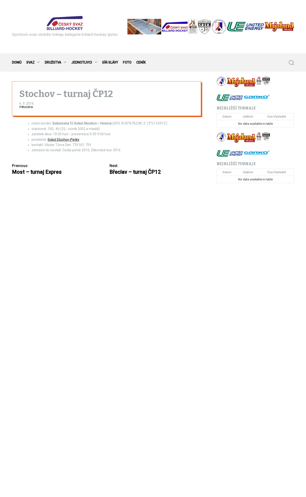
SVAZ (30, 62)
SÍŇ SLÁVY (110, 62)
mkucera (26, 107)
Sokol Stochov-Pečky (63, 139)
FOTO (127, 62)
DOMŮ (17, 62)
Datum (227, 116)
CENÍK (141, 62)
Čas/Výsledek (276, 116)
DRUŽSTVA (53, 62)
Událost (248, 116)
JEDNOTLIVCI (81, 62)
